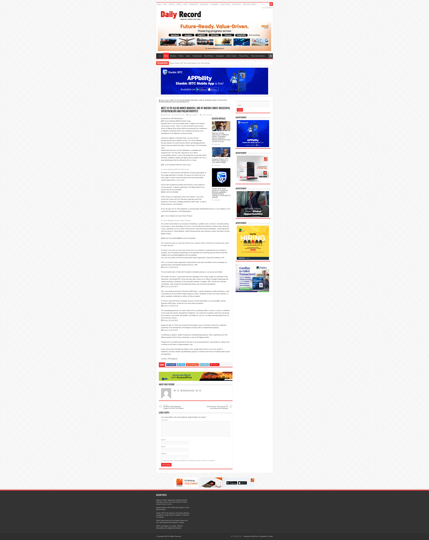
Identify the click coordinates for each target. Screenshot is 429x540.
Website (163, 453)
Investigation (214, 4)
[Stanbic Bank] (214, 81)
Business (172, 4)
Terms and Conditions (249, 4)
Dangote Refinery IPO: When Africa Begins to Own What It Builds (220, 160)
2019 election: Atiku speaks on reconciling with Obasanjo (217, 406)
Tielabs (270, 536)
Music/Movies (204, 4)
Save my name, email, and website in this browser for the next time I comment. (189, 460)
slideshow (195, 115)
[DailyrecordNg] (180, 14)
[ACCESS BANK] (196, 376)
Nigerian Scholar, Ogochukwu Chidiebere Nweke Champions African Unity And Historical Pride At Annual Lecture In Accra (221, 137)
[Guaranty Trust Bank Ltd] (214, 482)
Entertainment (193, 4)
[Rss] (263, 7)
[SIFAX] (214, 36)
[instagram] (272, 7)
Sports (185, 4)
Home (159, 4)
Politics (179, 4)
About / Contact (225, 4)
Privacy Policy (236, 4)
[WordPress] (269, 7)
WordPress (255, 536)
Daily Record (166, 115)
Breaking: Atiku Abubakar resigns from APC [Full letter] (173, 406)
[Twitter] (267, 7)
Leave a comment (207, 115)
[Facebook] (265, 7)
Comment (164, 420)
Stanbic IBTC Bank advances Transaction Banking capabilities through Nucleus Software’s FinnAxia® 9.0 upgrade (205, 63)
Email (163, 447)
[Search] (271, 4)
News (165, 4)
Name (163, 440)
